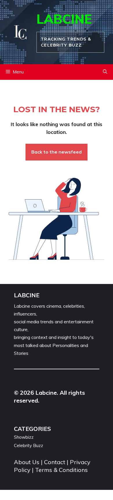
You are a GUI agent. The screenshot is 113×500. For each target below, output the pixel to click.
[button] (105, 72)
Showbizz (24, 437)
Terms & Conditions (61, 469)
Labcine (64, 19)
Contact (54, 462)
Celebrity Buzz (28, 445)
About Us (27, 462)
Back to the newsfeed (56, 152)
